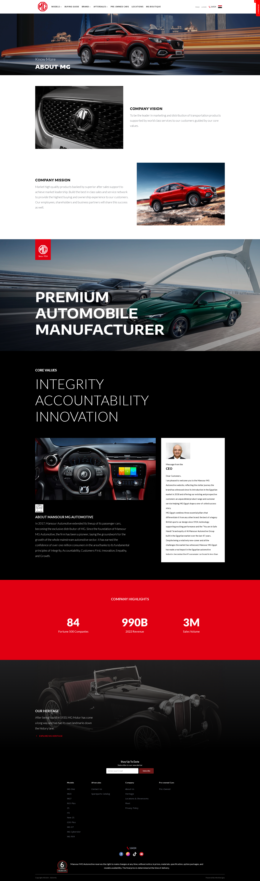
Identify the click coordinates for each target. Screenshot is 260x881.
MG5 (69, 793)
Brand (85, 6)
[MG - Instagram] (126, 854)
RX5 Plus (71, 803)
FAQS (197, 7)
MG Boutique (153, 6)
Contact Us (96, 789)
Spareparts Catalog (100, 793)
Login (204, 7)
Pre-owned (164, 789)
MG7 (69, 798)
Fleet (127, 803)
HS (68, 812)
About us (129, 789)
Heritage (129, 793)
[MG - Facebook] (119, 854)
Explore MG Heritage (51, 736)
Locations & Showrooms (137, 798)
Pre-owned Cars (120, 6)
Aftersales (100, 6)
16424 (213, 7)
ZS (68, 808)
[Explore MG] (220, 6)
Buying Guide (72, 6)
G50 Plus (71, 822)
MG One (71, 789)
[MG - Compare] (258, 8)
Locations (137, 6)
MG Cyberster (74, 831)
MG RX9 (71, 836)
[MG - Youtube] (140, 854)
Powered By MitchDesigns (215, 878)
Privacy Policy (131, 808)
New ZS (70, 817)
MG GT (70, 827)
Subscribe (146, 771)
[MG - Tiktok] (133, 854)
